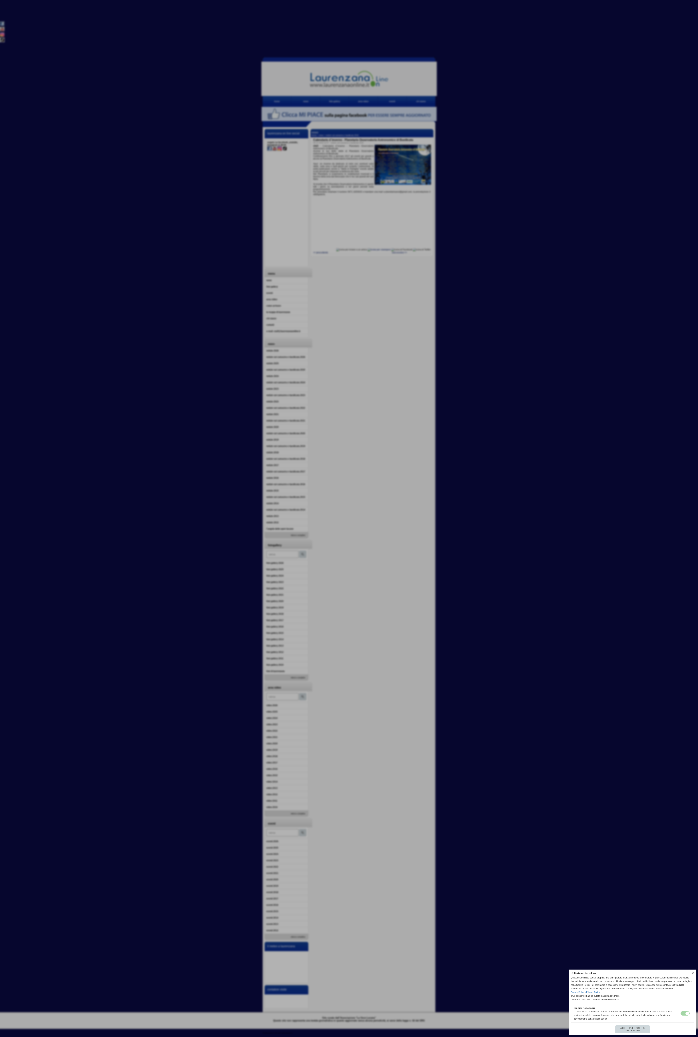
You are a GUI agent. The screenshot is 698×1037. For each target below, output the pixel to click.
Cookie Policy (577, 992)
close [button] (693, 972)
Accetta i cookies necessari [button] (632, 1029)
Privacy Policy (593, 992)
